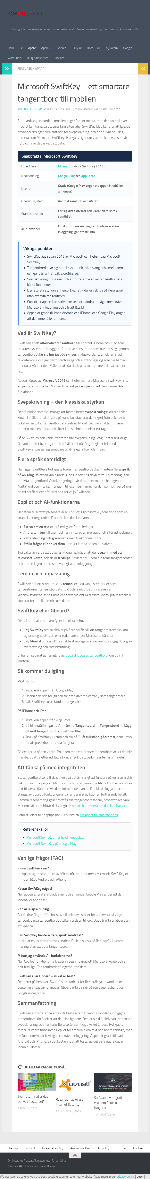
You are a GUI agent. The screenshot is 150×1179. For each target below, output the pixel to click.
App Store (88, 176)
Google (127, 48)
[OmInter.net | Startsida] (25, 14)
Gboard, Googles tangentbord (86, 655)
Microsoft (65, 166)
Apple (45, 48)
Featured (25, 68)
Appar (32, 48)
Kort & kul (93, 48)
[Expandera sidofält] (7, 68)
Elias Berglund (31, 109)
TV (21, 48)
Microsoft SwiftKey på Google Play (51, 843)
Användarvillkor (80, 1148)
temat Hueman (48, 1166)
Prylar (78, 48)
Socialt (61, 48)
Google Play (66, 176)
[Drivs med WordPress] (20, 1166)
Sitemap (12, 1148)
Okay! (140, 1176)
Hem (11, 48)
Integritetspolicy (52, 1148)
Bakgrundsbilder (37, 58)
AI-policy (103, 1148)
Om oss (121, 1148)
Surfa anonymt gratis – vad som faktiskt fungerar (110, 1103)
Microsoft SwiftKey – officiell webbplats (55, 837)
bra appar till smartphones (99, 815)
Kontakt (30, 1148)
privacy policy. (130, 1176)
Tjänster (58, 58)
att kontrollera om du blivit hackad (102, 806)
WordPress (14, 58)
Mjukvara (112, 48)
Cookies (138, 1148)
